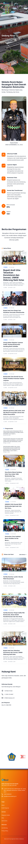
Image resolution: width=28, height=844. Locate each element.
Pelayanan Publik (6, 815)
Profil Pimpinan (5, 808)
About (3, 805)
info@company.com (9, 698)
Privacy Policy (5, 830)
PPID (3, 818)
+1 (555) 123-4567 (8, 694)
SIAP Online (4, 820)
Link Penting (5, 828)
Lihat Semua (22, 554)
